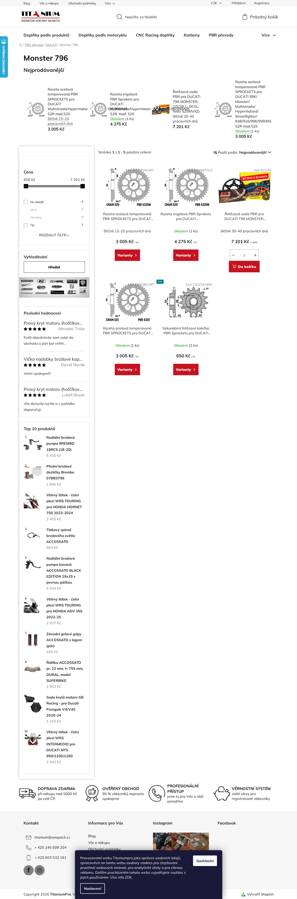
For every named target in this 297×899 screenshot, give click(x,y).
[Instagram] (40, 870)
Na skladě (56, 202)
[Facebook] (29, 870)
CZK (214, 3)
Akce (56, 210)
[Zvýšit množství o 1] (255, 255)
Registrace (261, 3)
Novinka (56, 217)
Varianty (125, 255)
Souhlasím (205, 861)
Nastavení (92, 888)
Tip (56, 225)
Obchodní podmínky (82, 3)
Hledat (54, 267)
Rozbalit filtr (52, 235)
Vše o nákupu (49, 3)
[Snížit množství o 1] (233, 255)
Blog (27, 3)
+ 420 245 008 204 (51, 847)
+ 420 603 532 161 (51, 857)
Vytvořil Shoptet (260, 894)
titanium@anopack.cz (52, 837)
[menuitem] (46, 35)
